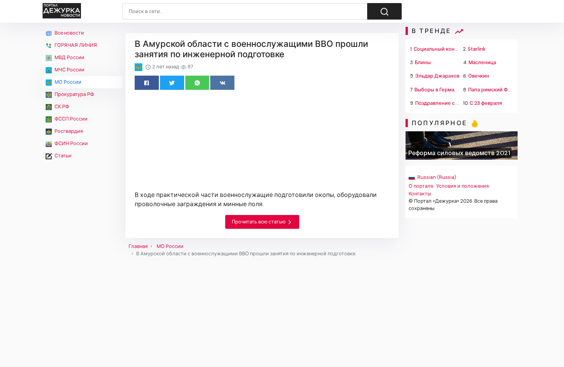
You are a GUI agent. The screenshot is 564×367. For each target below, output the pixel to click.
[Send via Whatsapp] (197, 83)
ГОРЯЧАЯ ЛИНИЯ (75, 45)
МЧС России (68, 69)
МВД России (68, 57)
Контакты (420, 193)
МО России (67, 82)
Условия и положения (462, 186)
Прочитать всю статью (259, 221)
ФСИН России (70, 143)
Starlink (477, 49)
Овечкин (478, 76)
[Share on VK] (222, 83)
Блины (423, 62)
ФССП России (70, 119)
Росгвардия (68, 131)
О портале (421, 186)
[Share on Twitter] (172, 83)
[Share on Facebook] (147, 83)
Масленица (482, 62)
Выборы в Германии (438, 89)
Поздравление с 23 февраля (449, 103)
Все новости (68, 33)
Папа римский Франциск (498, 89)
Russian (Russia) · (437, 177)
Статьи (62, 155)
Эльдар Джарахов (437, 76)
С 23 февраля (486, 103)
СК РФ (61, 106)
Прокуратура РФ (73, 94)
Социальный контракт (441, 49)
